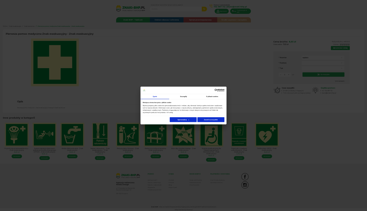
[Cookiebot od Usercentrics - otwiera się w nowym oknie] (216, 90)
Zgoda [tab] (155, 96)
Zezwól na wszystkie (211, 120)
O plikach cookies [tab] (212, 96)
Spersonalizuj (182, 120)
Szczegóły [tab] (183, 96)
